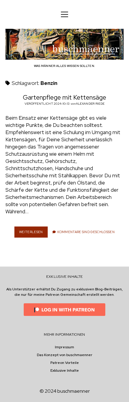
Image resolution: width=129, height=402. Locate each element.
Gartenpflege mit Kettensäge (64, 97)
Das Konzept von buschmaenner (64, 354)
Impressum (64, 347)
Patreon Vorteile (64, 362)
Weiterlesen (32, 234)
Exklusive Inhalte (64, 370)
